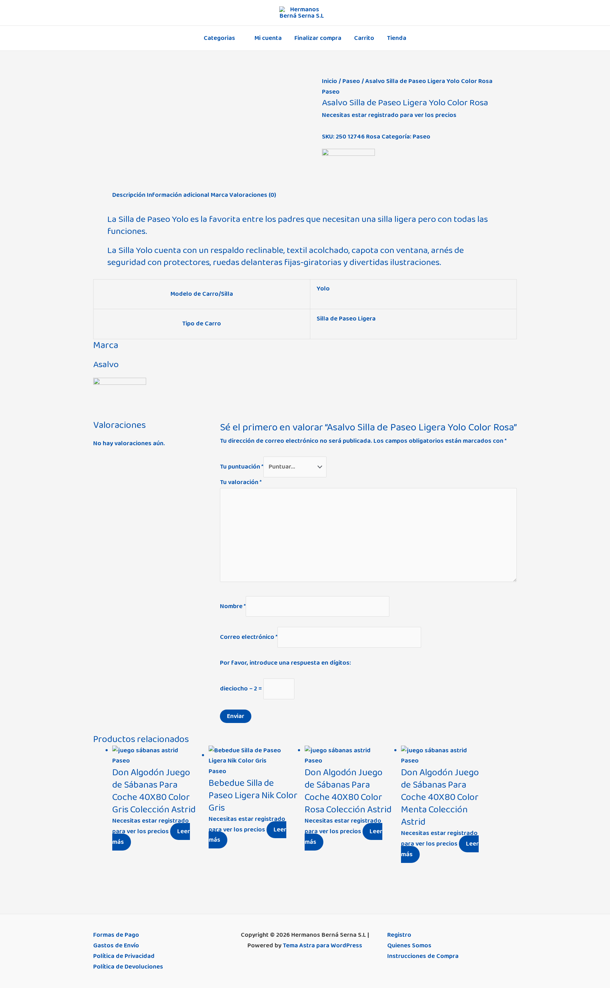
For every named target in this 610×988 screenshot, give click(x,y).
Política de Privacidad (124, 956)
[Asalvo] (348, 169)
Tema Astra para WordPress (322, 946)
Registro (399, 935)
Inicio (329, 81)
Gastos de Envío (116, 946)
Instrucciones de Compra (423, 956)
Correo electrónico (248, 637)
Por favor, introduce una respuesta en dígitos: (285, 663)
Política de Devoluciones (128, 967)
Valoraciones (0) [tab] (252, 195)
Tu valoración (241, 482)
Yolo (323, 289)
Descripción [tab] (128, 195)
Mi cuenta (268, 38)
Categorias (219, 38)
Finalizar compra (317, 38)
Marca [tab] (219, 195)
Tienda (396, 38)
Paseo (351, 81)
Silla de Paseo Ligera (346, 319)
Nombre (233, 606)
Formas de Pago (116, 935)
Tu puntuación (241, 467)
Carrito (364, 38)
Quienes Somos (409, 946)
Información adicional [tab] (178, 195)
